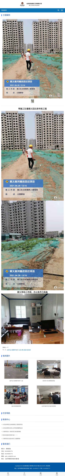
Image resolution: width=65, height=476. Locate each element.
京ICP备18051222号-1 (40, 466)
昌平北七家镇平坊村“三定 (16, 380)
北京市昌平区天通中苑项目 (49, 406)
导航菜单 (4, 10)
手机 (24, 475)
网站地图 (48, 466)
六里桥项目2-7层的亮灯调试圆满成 (11, 431)
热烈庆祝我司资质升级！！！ (10, 435)
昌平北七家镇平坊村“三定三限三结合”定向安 (19, 350)
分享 (8, 475)
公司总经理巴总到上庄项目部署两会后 (12, 428)
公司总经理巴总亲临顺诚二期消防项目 (12, 424)
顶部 (57, 475)
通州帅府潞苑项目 (16, 406)
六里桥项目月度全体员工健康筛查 (11, 438)
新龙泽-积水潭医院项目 (49, 380)
